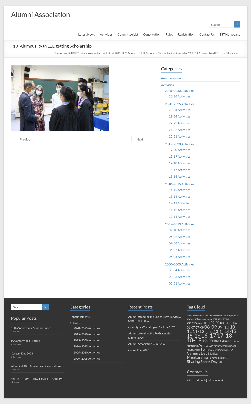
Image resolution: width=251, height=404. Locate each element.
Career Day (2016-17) (223, 349)
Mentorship (197, 357)
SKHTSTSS (73, 52)
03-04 (224, 323)
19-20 (207, 340)
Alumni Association (40, 14)
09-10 (223, 327)
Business (206, 349)
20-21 (217, 341)
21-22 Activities (179, 129)
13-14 (219, 331)
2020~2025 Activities (179, 104)
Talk (220, 362)
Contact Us (207, 34)
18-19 (194, 340)
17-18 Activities (179, 163)
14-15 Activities (179, 190)
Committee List (127, 34)
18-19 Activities (179, 156)
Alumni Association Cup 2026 (146, 343)
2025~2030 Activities (179, 90)
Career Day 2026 (138, 350)
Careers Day (197, 353)
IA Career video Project (25, 340)
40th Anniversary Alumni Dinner (31, 328)
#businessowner (194, 315)
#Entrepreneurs (231, 315)
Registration (186, 34)
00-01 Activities (179, 283)
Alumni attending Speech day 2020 (175, 52)
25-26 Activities (179, 96)
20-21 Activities (179, 136)
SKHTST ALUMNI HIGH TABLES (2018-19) (37, 378)
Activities (106, 34)
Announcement (228, 345)
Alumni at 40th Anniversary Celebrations (36, 366)
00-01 (206, 323)
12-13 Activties (179, 203)
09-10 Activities (179, 230)
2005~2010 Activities (179, 224)
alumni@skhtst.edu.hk (210, 380)
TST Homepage (230, 34)
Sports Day (208, 361)
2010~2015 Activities (179, 184)
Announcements (172, 78)
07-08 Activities (179, 243)
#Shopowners (201, 319)
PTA (225, 357)
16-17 (208, 335)
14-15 (230, 331)
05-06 (233, 323)
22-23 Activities (179, 123)
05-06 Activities (179, 256)
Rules (169, 34)
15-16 (193, 336)
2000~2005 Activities (179, 264)
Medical (213, 353)
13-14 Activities (179, 196)
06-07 (191, 327)
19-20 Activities (147, 52)
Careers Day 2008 (22, 353)
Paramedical (216, 357)
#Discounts (218, 315)
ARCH (190, 349)
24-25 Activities (179, 109)
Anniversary (215, 345)
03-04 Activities (179, 270)
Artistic (196, 349)
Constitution (152, 34)
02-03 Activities (179, 276)
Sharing (193, 361)
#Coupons (207, 315)
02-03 (215, 323)
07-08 (200, 327)
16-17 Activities (179, 170)
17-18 (224, 335)
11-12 (198, 331)
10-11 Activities (179, 216)
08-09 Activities (179, 236)
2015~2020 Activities (126, 52)
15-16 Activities (179, 176)
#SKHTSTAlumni (194, 323)
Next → (141, 139)
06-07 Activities (179, 250)
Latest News (86, 34)
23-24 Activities (179, 116)
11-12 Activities (179, 210)
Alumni (227, 341)
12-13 (209, 331)
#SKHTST (212, 319)
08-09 (210, 327)
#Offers (190, 319)
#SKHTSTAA (223, 319)
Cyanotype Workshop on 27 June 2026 (151, 327)
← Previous (24, 139)
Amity (203, 345)
